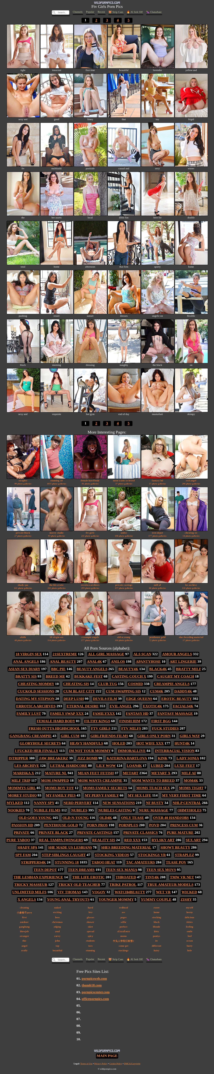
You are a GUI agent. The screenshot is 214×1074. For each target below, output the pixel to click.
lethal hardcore (68, 766)
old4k (23, 639)
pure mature (180, 832)
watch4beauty (130, 892)
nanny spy (44, 803)
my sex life (139, 795)
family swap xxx (67, 713)
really (24, 950)
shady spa (23, 586)
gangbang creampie (31, 736)
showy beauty (175, 847)
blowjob (24, 931)
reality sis (103, 840)
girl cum (70, 736)
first (24, 917)
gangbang (24, 926)
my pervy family (102, 795)
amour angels (177, 654)
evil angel (191, 482)
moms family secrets (105, 788)
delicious (189, 917)
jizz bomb (87, 758)
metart (130, 773)
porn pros (97, 825)
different (156, 945)
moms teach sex (153, 788)
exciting (57, 912)
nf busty (154, 803)
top (57, 945)
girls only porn (154, 736)
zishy (186, 899)
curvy (57, 936)
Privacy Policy (100, 1063)
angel (24, 945)
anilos (124, 534)
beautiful (57, 950)
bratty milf (188, 669)
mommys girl (22, 788)
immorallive (132, 751)
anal (57, 931)
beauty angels (92, 669)
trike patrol (122, 884)
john (57, 940)
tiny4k (152, 877)
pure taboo (18, 840)
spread (90, 931)
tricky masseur (30, 884)
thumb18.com (92, 985)
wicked (189, 892)
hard (90, 907)
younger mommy (116, 899)
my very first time (181, 795)
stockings (124, 950)
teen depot (157, 534)
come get (123, 945)
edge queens (139, 699)
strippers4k (33, 862)
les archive (191, 586)
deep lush (73, 699)
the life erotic (57, 586)
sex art (193, 840)
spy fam (23, 855)
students (90, 940)
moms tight (191, 788)
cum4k (156, 691)
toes (90, 945)
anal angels (26, 661)
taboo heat (103, 862)
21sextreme (65, 654)
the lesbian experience (38, 877)
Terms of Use (86, 1063)
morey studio (56, 534)
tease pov (176, 862)
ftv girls (90, 534)
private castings (124, 586)
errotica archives (90, 586)
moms (123, 936)
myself (189, 907)
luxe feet (184, 766)
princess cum (184, 825)
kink (162, 758)
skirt (90, 926)
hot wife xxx (150, 743)
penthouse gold (157, 639)
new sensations (118, 803)
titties (189, 922)
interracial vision (174, 751)
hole (189, 950)
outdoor (24, 922)
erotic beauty (176, 699)
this (24, 940)
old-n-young (124, 639)
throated (126, 877)
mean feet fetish (96, 773)
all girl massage (106, 654)
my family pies (61, 795)
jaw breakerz (53, 758)
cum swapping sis (123, 691)
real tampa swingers (61, 840)
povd (154, 825)
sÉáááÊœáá (123, 931)
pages (124, 917)
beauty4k (128, 669)
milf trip (20, 780)
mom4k (191, 780)
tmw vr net (182, 877)
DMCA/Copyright (132, 1063)
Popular (90, 11)
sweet (157, 907)
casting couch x (129, 676)
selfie (123, 922)
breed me (55, 676)
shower (90, 922)
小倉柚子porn (24, 912)
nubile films (47, 810)
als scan (142, 654)
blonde (156, 926)
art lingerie (183, 661)
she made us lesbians (70, 847)
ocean (189, 940)
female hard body (90, 482)
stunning (90, 950)
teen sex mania (121, 870)
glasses (90, 917)
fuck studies (165, 728)
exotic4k (152, 706)
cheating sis (191, 534)
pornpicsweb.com (94, 978)
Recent (101, 11)
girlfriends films (109, 736)
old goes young (35, 818)
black (157, 922)
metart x (160, 773)
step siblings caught (64, 855)
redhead (123, 907)
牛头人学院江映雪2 (123, 941)
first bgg (161, 721)
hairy (157, 950)
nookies (16, 810)
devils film (105, 699)
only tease (132, 818)
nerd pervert (77, 803)
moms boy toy (59, 788)
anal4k (94, 661)
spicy (90, 936)
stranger (24, 936)
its (156, 940)
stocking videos (112, 855)
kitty (156, 931)
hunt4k (182, 743)
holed (118, 743)
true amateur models (170, 884)
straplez (23, 482)
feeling (189, 926)
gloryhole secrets (40, 743)
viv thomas (69, 892)
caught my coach (175, 676)
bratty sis (26, 676)
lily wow (106, 766)
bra (90, 912)
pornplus (128, 825)
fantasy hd (157, 482)
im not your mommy (90, 751)
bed (190, 936)
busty (190, 945)
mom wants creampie (100, 780)
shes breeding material (191, 639)
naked (57, 907)
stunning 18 (56, 482)
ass (123, 912)
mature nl (56, 773)
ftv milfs (131, 728)
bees (57, 917)
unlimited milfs (29, 892)
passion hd (22, 825)
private (22, 832)
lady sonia (187, 758)
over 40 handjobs (171, 818)
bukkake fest (88, 676)
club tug (107, 684)
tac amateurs (140, 862)
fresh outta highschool (54, 728)
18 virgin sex (57, 639)
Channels (78, 11)
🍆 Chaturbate (154, 11)
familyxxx (104, 713)
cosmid (135, 684)
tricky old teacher (79, 884)
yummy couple (156, 899)
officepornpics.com (95, 999)
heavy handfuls (86, 743)
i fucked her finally (36, 751)
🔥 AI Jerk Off (135, 11)
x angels (27, 899)
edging (57, 926)
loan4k (134, 766)
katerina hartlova (127, 758)
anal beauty (63, 661)
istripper (18, 758)
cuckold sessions (35, 691)
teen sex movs (161, 870)
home (157, 912)
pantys (156, 936)
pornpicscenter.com (96, 992)
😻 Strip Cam (115, 11)
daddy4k (183, 691)
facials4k (183, 706)
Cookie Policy (115, 1063)
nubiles (79, 810)
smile (189, 931)
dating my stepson (35, 699)
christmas (57, 922)
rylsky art (163, 840)
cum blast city (79, 691)
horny (189, 912)
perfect (123, 926)
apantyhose (148, 661)
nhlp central (187, 803)
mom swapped (55, 780)
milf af (157, 586)
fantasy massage (175, 713)
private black (23, 534)
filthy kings (97, 721)
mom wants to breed (124, 482)
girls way (190, 736)
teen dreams (81, 870)
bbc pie (58, 669)
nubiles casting (115, 810)
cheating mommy (36, 684)
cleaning (24, 907)
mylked (15, 803)
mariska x (23, 773)
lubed (157, 766)
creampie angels (90, 639)
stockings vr (152, 855)
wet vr (163, 892)
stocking (156, 917)
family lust (28, 713)
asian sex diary (24, 669)
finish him (129, 721)
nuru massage (153, 810)
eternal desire (83, 706)
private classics (140, 832)
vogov (99, 892)
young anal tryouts (68, 899)
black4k (158, 669)
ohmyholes (189, 810)
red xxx (132, 840)
